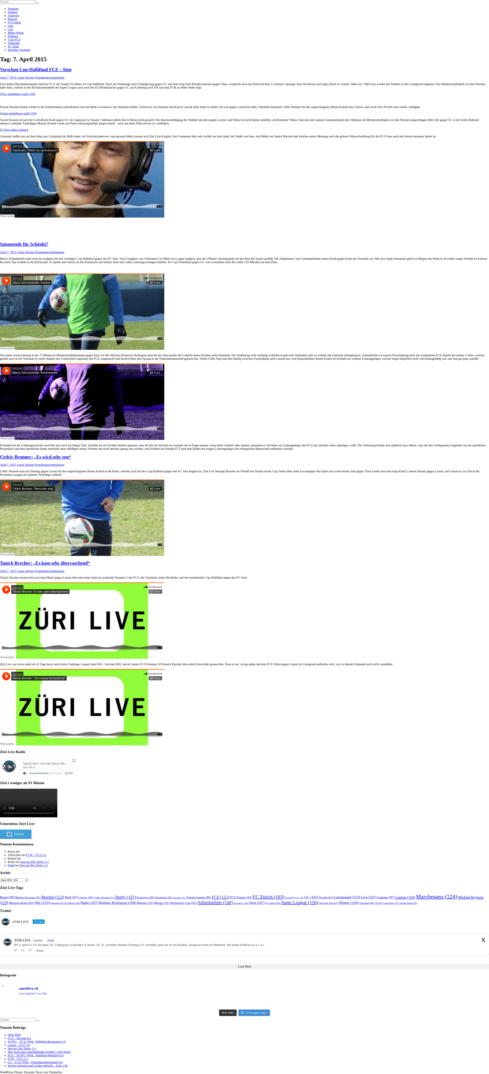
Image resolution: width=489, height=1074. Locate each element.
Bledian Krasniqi (28, 897)
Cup (10, 29)
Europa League (199, 897)
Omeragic (57, 903)
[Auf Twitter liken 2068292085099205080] (31, 950)
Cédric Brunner (104, 897)
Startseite (13, 8)
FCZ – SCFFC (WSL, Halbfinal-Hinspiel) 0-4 (36, 1055)
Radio (89, 903)
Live (368, 897)
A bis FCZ (14, 39)
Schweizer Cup (183, 903)
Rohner (145, 903)
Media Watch (16, 32)
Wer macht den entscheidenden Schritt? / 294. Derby (39, 1052)
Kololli (326, 897)
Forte (289, 897)
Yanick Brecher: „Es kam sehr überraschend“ (45, 562)
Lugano (385, 897)
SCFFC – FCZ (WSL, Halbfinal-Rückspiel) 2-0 (37, 1041)
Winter (349, 903)
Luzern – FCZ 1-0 (19, 1045)
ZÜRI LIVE (22, 940)
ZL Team (13, 46)
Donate (19, 834)
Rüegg (161, 903)
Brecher (53, 897)
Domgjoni (145, 897)
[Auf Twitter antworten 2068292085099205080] (16, 950)
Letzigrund (347, 897)
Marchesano (436, 896)
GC (311, 897)
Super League (299, 902)
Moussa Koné (21, 903)
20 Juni (50, 940)
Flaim (11, 865)
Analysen (13, 15)
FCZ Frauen (241, 897)
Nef (42, 903)
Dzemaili (180, 898)
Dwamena (164, 897)
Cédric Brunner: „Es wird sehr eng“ (35, 456)
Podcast (12, 19)
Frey (299, 898)
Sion (257, 903)
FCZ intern (14, 22)
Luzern (405, 897)
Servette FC (241, 903)
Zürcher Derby (408, 903)
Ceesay (86, 897)
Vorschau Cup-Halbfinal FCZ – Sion (35, 69)
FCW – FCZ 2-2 (36, 855)
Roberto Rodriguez (117, 903)
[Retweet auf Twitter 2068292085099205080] (24, 950)
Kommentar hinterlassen (49, 77)
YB (378, 903)
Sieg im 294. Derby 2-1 (34, 862)
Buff (71, 897)
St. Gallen (273, 903)
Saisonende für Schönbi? (24, 244)
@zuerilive (38, 940)
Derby (125, 897)
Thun (323, 903)
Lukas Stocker (25, 77)
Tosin (333, 903)
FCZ (220, 897)
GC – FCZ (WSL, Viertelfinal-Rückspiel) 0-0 (35, 1062)
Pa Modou (72, 903)
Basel (7, 897)
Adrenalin (14, 43)
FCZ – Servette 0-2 (19, 1038)
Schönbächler (215, 902)
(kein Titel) (14, 1034)
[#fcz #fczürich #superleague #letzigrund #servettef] (244, 1004)
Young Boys (391, 903)
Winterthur (366, 903)
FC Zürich (268, 896)
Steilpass (13, 36)
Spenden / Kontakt (19, 50)
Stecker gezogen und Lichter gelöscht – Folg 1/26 (38, 1065)
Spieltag (12, 12)
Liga (10, 25)
